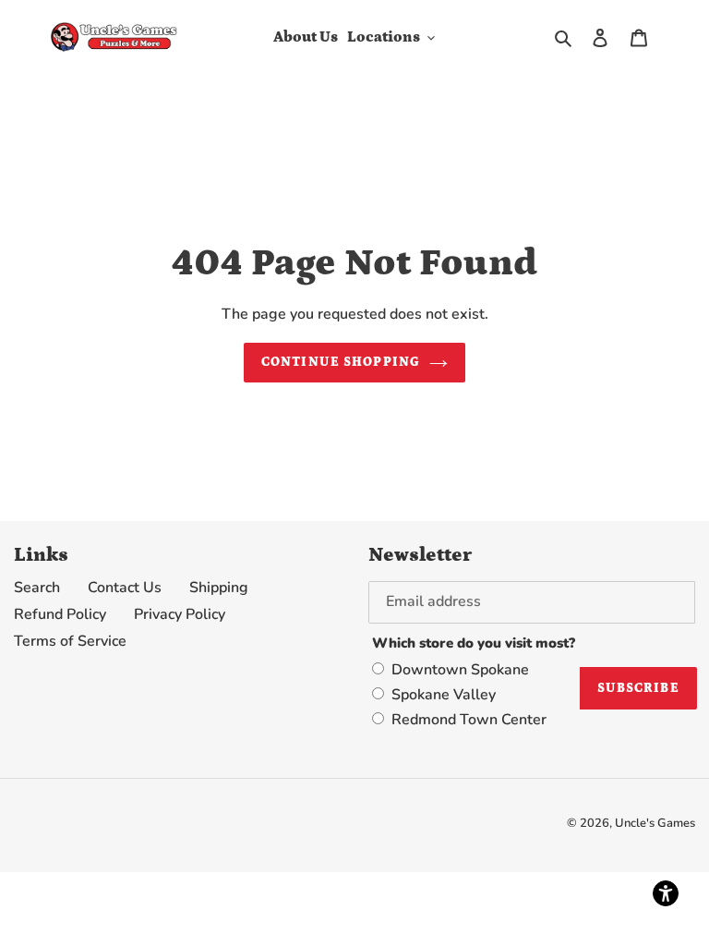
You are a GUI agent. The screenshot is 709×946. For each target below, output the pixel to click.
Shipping (218, 587)
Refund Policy (60, 614)
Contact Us (125, 587)
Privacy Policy (179, 614)
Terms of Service (70, 641)
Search (37, 587)
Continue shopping (340, 362)
